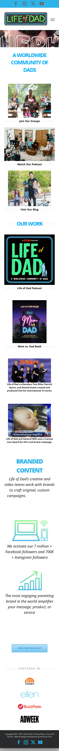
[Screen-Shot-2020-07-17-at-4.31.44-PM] (29, 404)
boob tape (9, 502)
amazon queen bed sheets (39, 496)
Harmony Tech (46, 736)
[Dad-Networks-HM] (29, 84)
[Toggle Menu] (52, 19)
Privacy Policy (39, 734)
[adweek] (29, 716)
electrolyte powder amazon (17, 509)
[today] (29, 678)
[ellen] (30, 691)
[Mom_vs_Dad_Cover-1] (29, 301)
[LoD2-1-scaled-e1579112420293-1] (29, 171)
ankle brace (10, 619)
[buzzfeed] (29, 704)
